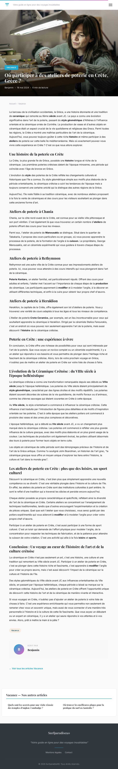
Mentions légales (53, 752)
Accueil (12, 103)
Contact (68, 752)
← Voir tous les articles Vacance (26, 668)
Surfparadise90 (59, 733)
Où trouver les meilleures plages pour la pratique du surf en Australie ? (83, 706)
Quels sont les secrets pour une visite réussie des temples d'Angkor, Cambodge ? (30, 706)
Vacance (11, 67)
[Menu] (110, 5)
